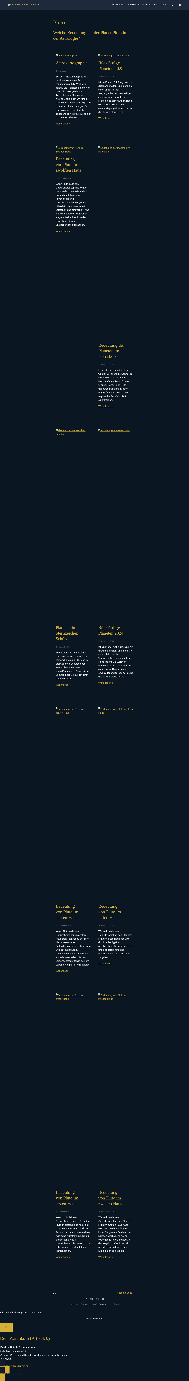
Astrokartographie (72, 62)
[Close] (6, 1327)
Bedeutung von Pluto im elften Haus (109, 912)
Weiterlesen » (63, 123)
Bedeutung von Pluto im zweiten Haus (110, 1198)
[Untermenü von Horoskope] (124, 5)
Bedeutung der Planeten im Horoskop (111, 351)
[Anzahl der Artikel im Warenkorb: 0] (180, 5)
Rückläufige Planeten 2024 (110, 630)
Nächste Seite (126, 1292)
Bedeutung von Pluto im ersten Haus (67, 1198)
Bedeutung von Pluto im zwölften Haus (68, 164)
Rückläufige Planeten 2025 (110, 65)
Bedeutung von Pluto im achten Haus (67, 912)
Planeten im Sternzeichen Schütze (67, 633)
